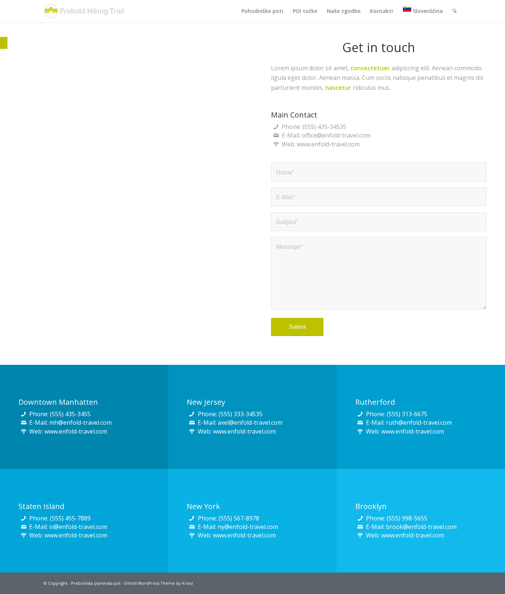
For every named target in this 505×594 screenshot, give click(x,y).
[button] (3, 43)
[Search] (454, 11)
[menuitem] (262, 11)
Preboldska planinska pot (96, 583)
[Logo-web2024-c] (84, 11)
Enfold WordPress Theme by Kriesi (158, 583)
